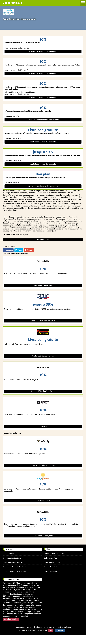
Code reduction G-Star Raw (54, 554)
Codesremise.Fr (12, 2)
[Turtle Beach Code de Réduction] (43, 441)
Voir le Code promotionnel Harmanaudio (43, 120)
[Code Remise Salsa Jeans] (43, 261)
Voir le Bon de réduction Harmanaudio (43, 186)
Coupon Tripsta (8, 554)
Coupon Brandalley (51, 567)
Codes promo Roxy (50, 558)
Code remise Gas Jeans (52, 571)
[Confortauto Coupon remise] (43, 332)
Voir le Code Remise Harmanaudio (43, 142)
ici (51, 630)
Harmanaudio (43, 239)
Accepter (60, 630)
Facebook (9, 250)
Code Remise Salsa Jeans (43, 285)
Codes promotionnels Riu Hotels (14, 567)
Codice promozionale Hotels (13, 562)
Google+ (29, 250)
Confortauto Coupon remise (43, 356)
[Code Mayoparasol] (43, 476)
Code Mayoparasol (43, 501)
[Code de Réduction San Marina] (43, 367)
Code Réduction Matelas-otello (43, 321)
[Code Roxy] (43, 402)
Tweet (19, 250)
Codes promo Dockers (52, 562)
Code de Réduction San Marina (43, 391)
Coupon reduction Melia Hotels (14, 571)
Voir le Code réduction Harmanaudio (43, 51)
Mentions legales (10, 619)
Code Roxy (43, 426)
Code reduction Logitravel (12, 558)
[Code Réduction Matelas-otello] (43, 296)
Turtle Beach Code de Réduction (43, 465)
